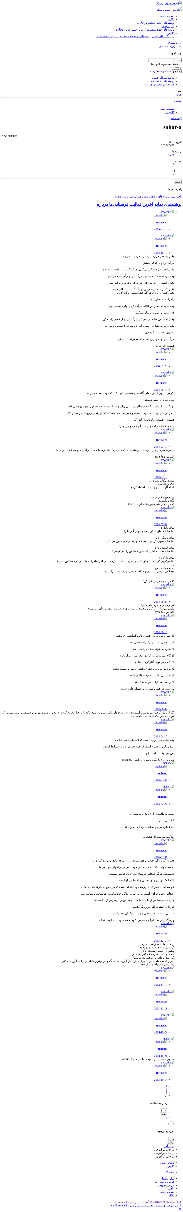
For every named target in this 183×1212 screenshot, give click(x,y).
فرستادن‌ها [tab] (118, 204)
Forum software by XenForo (148, 1202)
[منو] (180, 7)
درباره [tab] (102, 204)
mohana (162, 773)
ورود (179, 94)
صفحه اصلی (167, 16)
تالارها (170, 19)
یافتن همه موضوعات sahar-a (131, 196)
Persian (170, 1172)
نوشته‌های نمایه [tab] (168, 204)
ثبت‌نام (178, 100)
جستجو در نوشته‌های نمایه (111, 36)
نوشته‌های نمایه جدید (144, 29)
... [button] (166, 1095)
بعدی (171, 1120)
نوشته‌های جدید (165, 22)
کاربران (169, 32)
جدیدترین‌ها (168, 26)
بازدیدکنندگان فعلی (163, 36)
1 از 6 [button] (171, 1124)
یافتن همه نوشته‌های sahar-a (165, 196)
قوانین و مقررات (164, 1181)
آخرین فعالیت (123, 29)
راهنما (170, 1188)
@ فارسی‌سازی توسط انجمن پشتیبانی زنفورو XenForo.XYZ (146, 1205)
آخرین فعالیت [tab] (141, 204)
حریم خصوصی (165, 1185)
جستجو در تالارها (146, 22)
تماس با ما (168, 1178)
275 (172, 154)
